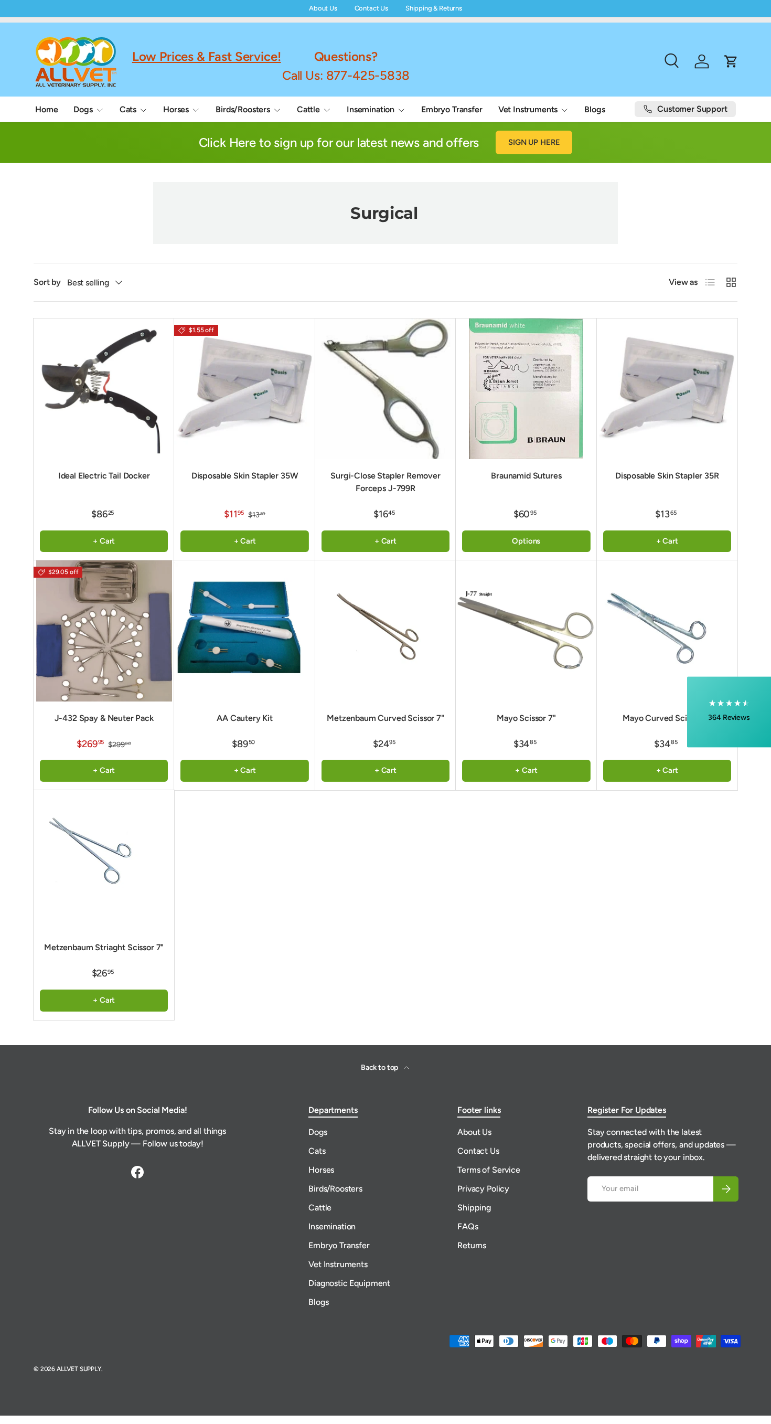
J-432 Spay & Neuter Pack (104, 718)
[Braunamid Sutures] (526, 388)
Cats (128, 109)
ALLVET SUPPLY (79, 1369)
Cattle (308, 109)
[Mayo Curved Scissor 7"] (667, 630)
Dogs (82, 109)
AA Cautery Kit (245, 718)
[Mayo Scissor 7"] (526, 630)
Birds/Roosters (243, 109)
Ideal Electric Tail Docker (104, 476)
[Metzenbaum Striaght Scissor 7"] (104, 860)
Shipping (474, 1208)
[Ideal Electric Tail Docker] (104, 388)
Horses (176, 109)
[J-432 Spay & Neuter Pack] (104, 630)
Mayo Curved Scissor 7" (667, 718)
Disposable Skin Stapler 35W (244, 476)
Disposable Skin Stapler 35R (667, 476)
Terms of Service (488, 1170)
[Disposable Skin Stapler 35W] (244, 388)
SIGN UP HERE (534, 142)
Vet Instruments (528, 109)
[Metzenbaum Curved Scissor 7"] (385, 630)
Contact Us (371, 8)
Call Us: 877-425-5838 (346, 74)
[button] (729, 712)
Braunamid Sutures (526, 476)
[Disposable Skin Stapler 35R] (667, 388)
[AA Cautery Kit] (244, 630)
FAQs (467, 1226)
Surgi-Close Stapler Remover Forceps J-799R (385, 482)
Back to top (380, 1067)
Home (46, 109)
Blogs (594, 109)
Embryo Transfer (452, 109)
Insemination (370, 109)
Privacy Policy (483, 1189)
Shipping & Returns (433, 8)
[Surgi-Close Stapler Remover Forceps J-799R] (385, 388)
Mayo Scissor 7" (526, 718)
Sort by (47, 282)
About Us (323, 8)
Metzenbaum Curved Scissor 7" (385, 718)
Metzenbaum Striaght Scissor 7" (104, 947)
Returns (471, 1245)
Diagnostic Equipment (349, 1283)
